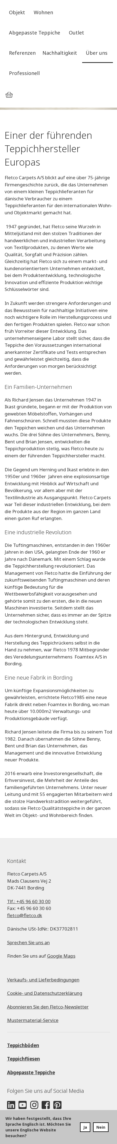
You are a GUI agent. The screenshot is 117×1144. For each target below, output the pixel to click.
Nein (100, 1127)
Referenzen (22, 53)
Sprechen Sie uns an (28, 942)
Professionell (24, 73)
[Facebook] (46, 1105)
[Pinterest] (57, 1105)
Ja (85, 1127)
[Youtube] (23, 1105)
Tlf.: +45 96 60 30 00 (29, 901)
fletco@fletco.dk (24, 915)
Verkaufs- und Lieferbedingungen (43, 980)
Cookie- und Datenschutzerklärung (44, 993)
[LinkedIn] (11, 1105)
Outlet (76, 32)
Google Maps (61, 956)
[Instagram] (34, 1105)
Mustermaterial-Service (33, 1020)
